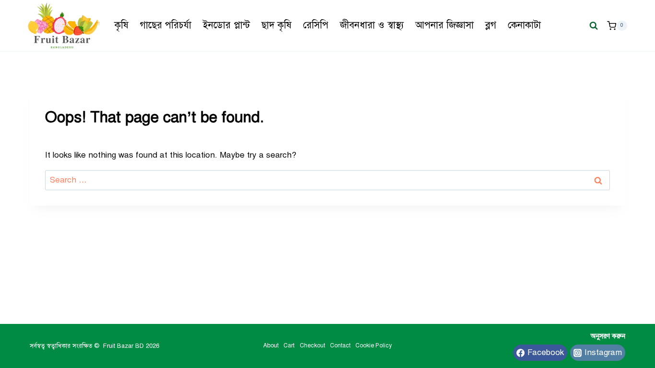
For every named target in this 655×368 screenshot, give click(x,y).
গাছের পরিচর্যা (165, 25)
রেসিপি (315, 25)
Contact (340, 345)
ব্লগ (490, 25)
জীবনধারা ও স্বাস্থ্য (372, 25)
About (271, 345)
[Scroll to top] (597, 329)
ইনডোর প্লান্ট (226, 25)
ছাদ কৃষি (276, 25)
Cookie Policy (373, 345)
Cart (288, 345)
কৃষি (122, 25)
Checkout (312, 345)
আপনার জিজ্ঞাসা (444, 25)
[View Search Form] (593, 25)
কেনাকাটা (524, 25)
